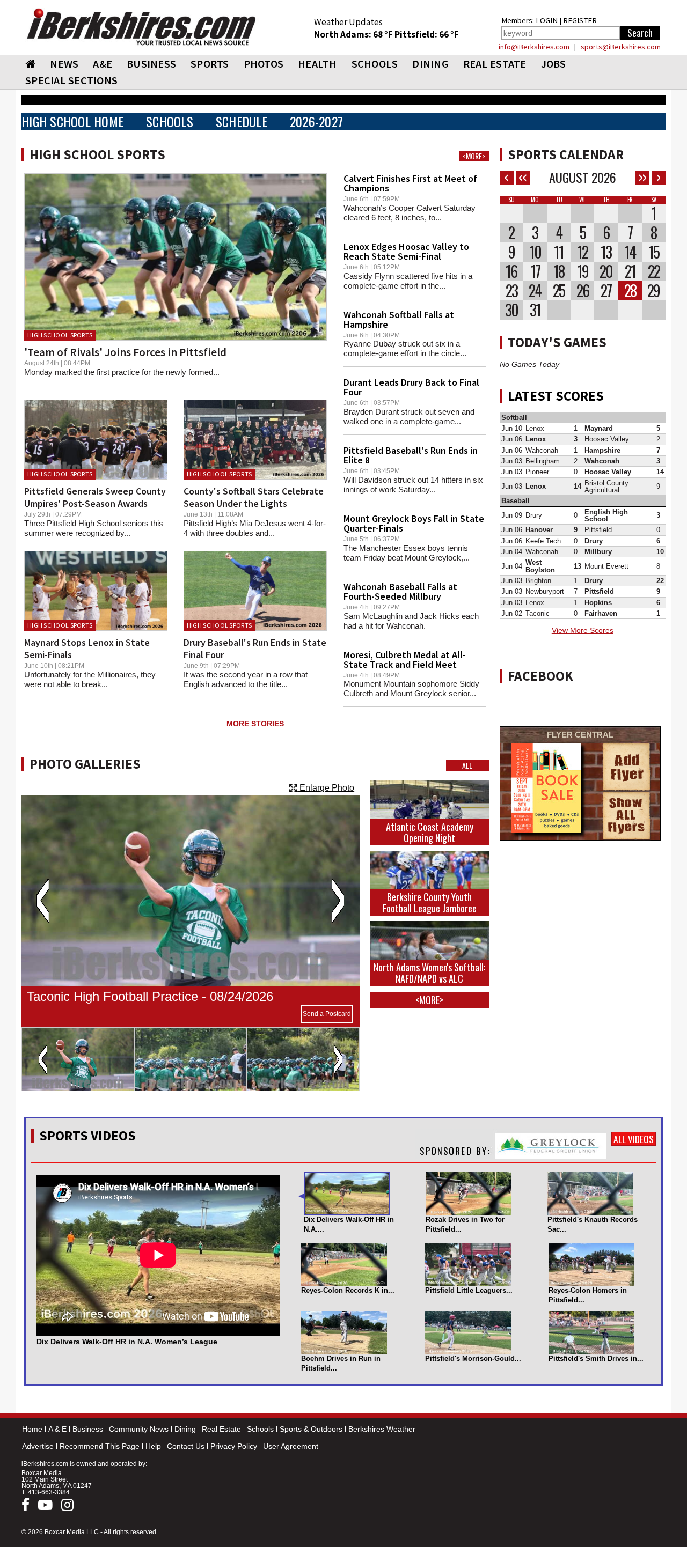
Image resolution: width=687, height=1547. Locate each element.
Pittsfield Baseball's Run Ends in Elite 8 (411, 455)
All (467, 765)
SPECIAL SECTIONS (71, 80)
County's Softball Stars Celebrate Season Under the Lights (254, 497)
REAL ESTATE (495, 63)
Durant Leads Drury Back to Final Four (411, 387)
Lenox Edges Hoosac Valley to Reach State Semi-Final (406, 251)
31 (535, 310)
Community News (139, 1429)
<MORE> (474, 156)
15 (653, 252)
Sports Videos (87, 1135)
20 (606, 271)
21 (630, 271)
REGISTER (580, 20)
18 (558, 271)
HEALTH (317, 63)
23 (511, 290)
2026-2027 (316, 121)
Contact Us (185, 1446)
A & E (57, 1429)
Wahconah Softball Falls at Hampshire (399, 319)
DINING (430, 63)
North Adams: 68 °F (354, 34)
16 (511, 271)
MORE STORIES (255, 723)
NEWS (64, 63)
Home (32, 1429)
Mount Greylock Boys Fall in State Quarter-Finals (414, 523)
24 (535, 290)
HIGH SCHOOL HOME (72, 121)
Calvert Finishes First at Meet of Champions (410, 183)
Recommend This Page (100, 1446)
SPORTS (210, 63)
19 (582, 271)
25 (559, 290)
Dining (185, 1429)
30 (511, 310)
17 (535, 271)
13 (606, 252)
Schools (260, 1429)
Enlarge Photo (325, 787)
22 (654, 271)
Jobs (553, 63)
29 (653, 290)
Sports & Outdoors (311, 1429)
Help (153, 1446)
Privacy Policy (233, 1446)
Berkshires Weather (381, 1429)
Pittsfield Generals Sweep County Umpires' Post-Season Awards (95, 497)
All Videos (633, 1139)
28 (630, 290)
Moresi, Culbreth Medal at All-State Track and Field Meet (405, 660)
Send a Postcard (327, 1014)
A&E (102, 63)
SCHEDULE (241, 121)
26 (582, 290)
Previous (42, 901)
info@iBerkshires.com (534, 46)
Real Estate (221, 1429)
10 (535, 252)
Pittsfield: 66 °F (426, 34)
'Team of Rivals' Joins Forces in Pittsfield (125, 352)
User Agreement (290, 1446)
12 (582, 252)
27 (606, 290)
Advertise (38, 1446)
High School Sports (59, 335)
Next (338, 901)
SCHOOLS (375, 63)
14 (629, 252)
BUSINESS (151, 63)
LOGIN (547, 20)
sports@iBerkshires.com (621, 46)
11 (559, 252)
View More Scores (582, 630)
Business (87, 1429)
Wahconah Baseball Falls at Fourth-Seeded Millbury (400, 591)
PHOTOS (264, 63)
